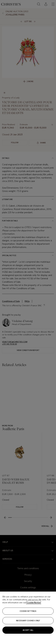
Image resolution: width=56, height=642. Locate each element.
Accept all (28, 630)
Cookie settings (28, 611)
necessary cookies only (28, 620)
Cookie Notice (33, 602)
